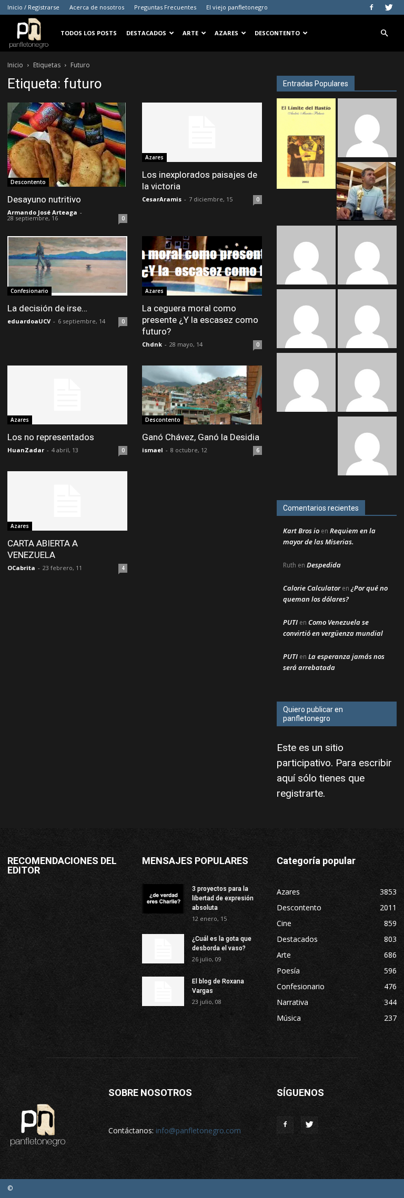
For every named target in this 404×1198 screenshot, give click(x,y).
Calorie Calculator (311, 588)
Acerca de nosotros (96, 7)
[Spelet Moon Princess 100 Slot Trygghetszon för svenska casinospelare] (367, 383)
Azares (226, 33)
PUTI (290, 622)
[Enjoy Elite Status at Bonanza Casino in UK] (367, 256)
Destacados (146, 33)
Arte (190, 33)
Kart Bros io (301, 530)
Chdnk (152, 344)
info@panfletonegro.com (198, 1130)
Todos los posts (88, 33)
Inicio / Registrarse (33, 7)
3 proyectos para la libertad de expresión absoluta (223, 898)
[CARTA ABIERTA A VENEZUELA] (67, 501)
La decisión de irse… (47, 308)
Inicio (15, 64)
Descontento (277, 33)
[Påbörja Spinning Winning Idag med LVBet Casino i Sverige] (367, 320)
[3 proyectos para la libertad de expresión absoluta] (163, 898)
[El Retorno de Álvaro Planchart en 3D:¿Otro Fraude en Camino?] (366, 193)
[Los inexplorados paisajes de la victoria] (202, 132)
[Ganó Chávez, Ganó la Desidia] (202, 395)
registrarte (300, 793)
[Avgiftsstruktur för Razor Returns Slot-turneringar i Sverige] (306, 256)
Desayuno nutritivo (44, 199)
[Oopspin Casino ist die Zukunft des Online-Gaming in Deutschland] (306, 383)
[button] (384, 33)
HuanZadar (25, 450)
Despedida (324, 565)
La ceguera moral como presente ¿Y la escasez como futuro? (200, 320)
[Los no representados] (67, 395)
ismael (152, 450)
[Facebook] (371, 7)
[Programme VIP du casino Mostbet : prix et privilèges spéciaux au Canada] (367, 129)
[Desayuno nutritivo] (67, 145)
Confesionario (29, 291)
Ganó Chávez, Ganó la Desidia (200, 437)
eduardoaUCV (28, 321)
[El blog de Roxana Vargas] (163, 991)
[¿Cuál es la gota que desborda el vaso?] (163, 948)
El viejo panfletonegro (237, 7)
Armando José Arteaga (42, 212)
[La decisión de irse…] (67, 266)
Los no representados (50, 437)
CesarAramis (161, 199)
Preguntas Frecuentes (165, 7)
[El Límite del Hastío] (306, 144)
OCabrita (21, 568)
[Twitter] (389, 7)
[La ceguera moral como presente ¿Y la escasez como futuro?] (202, 266)
